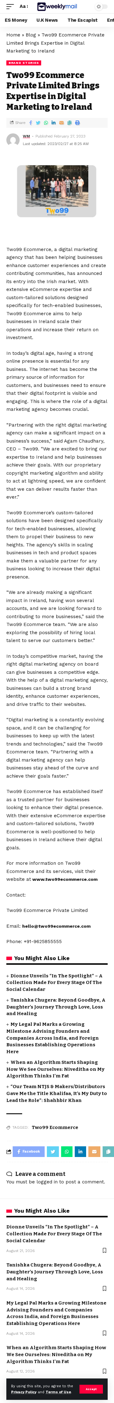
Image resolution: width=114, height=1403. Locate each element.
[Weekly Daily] (57, 6)
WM (26, 136)
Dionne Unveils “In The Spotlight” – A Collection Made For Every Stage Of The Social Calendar (54, 982)
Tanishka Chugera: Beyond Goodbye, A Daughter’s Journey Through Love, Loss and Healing (55, 1007)
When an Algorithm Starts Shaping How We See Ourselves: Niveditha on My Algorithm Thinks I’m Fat (55, 1069)
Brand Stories (24, 62)
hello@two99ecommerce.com (56, 926)
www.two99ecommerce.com (65, 879)
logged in (47, 1182)
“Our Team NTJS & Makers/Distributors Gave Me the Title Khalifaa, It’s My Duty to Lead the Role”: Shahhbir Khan (56, 1093)
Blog (31, 35)
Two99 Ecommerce (55, 1127)
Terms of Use (58, 1392)
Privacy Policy (23, 1392)
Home (13, 35)
